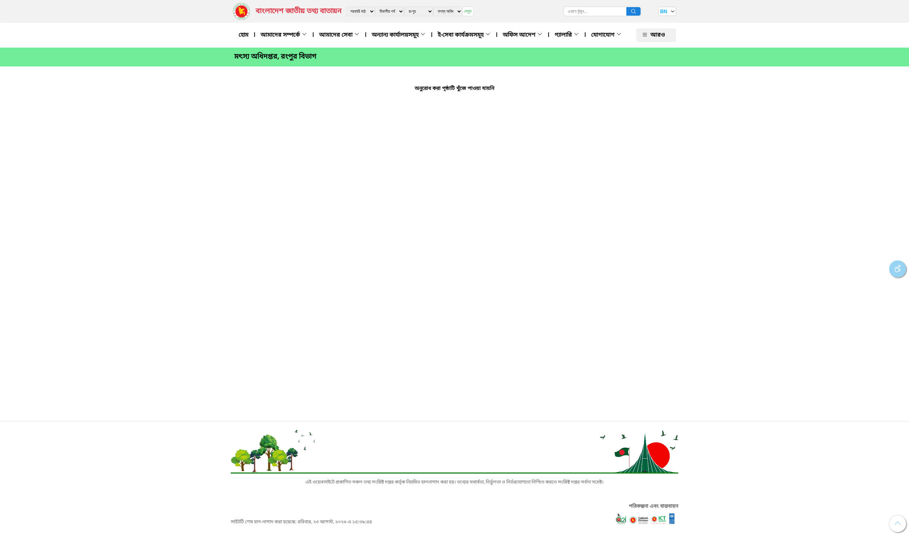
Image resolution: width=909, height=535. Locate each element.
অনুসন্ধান (633, 11)
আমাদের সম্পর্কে (281, 35)
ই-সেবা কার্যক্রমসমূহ (461, 35)
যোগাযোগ (603, 35)
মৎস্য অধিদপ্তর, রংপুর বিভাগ (275, 56)
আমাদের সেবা (336, 35)
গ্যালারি (564, 35)
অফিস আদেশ (520, 35)
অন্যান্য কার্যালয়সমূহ (396, 35)
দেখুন (468, 11)
